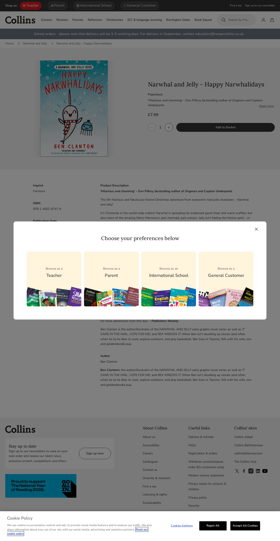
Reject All (212, 525)
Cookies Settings (182, 525)
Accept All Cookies (245, 525)
